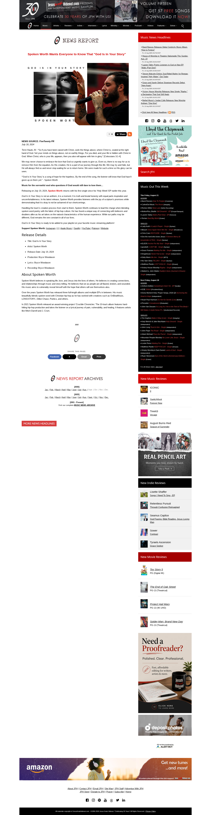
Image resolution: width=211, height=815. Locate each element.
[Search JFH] (182, 25)
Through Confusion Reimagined (165, 507)
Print (99, 357)
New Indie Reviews (153, 483)
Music (45, 26)
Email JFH (98, 788)
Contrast (154, 534)
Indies (79, 26)
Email (84, 357)
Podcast (138, 26)
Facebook (54, 357)
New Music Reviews (154, 379)
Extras (172, 26)
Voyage (153, 415)
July (79, 390)
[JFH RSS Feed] (129, 134)
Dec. (107, 397)
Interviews (92, 26)
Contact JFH (85, 788)
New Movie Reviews (154, 557)
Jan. (46, 390)
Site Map (109, 788)
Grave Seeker (156, 546)
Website (105, 228)
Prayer (109, 792)
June (74, 390)
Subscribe (119, 792)
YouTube (86, 228)
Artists (56, 26)
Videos (150, 26)
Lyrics (104, 26)
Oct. (96, 397)
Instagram (51, 228)
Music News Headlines (156, 37)
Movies (126, 26)
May (69, 390)
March (57, 390)
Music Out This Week (155, 187)
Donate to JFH (98, 792)
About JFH (73, 788)
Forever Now (156, 403)
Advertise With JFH (134, 788)
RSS (173, 112)
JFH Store (84, 792)
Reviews (68, 26)
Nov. (101, 397)
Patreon (95, 228)
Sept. (90, 397)
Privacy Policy (151, 811)
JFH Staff (119, 788)
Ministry (114, 26)
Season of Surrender (159, 426)
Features (160, 26)
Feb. (52, 390)
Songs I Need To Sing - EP (162, 495)
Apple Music (66, 228)
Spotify (77, 228)
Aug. (85, 390)
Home (35, 26)
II (150, 391)
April (64, 390)
